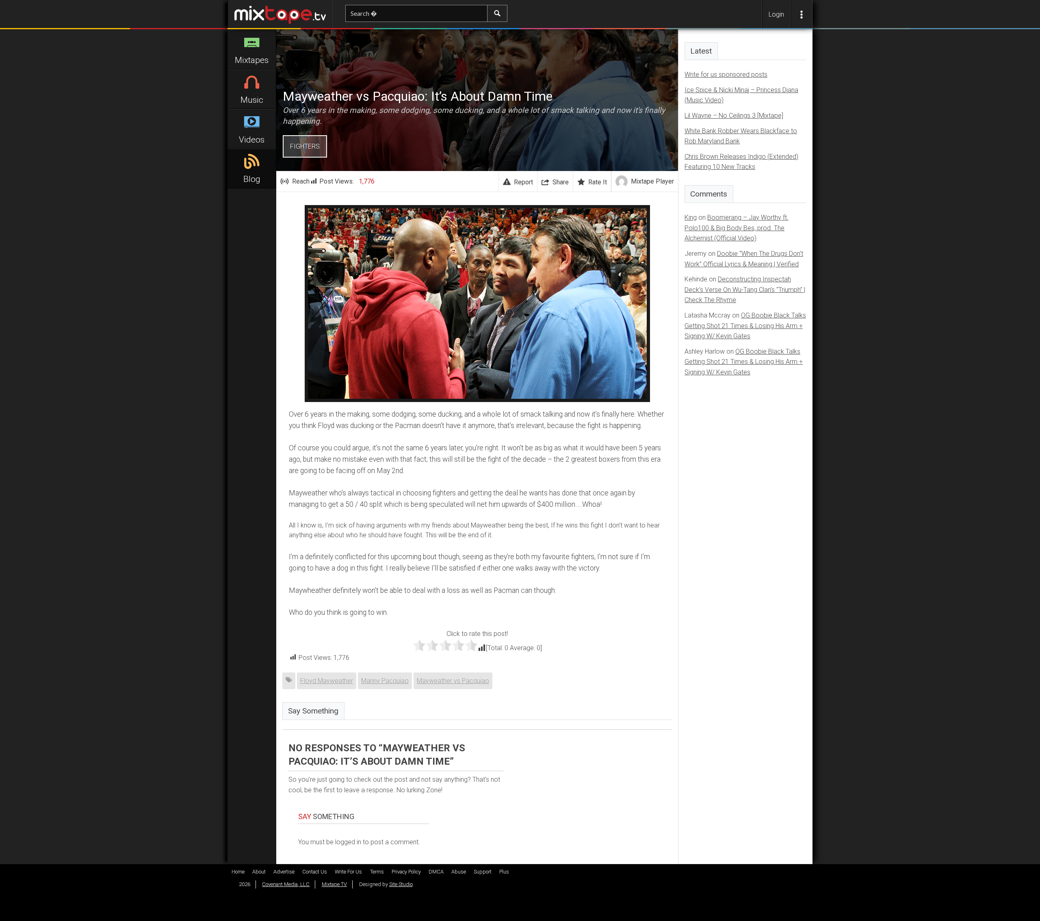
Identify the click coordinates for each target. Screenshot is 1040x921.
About (259, 872)
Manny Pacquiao (385, 681)
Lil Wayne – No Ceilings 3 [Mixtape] (734, 115)
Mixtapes (252, 60)
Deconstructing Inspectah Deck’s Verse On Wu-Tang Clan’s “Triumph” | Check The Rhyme (745, 289)
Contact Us (314, 872)
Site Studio (401, 884)
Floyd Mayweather (326, 681)
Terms (377, 872)
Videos (251, 140)
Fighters (305, 146)
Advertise (284, 872)
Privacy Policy (406, 872)
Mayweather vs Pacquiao (453, 681)
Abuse (458, 872)
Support (483, 872)
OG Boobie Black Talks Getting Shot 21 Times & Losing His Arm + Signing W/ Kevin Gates (745, 325)
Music (251, 100)
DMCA (436, 872)
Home (238, 872)
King (691, 217)
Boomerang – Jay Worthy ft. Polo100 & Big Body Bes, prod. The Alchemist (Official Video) (737, 228)
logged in (348, 842)
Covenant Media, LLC (286, 884)
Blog (251, 179)
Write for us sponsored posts (726, 74)
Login (776, 14)
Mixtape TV (334, 884)
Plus (504, 872)
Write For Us (348, 872)
